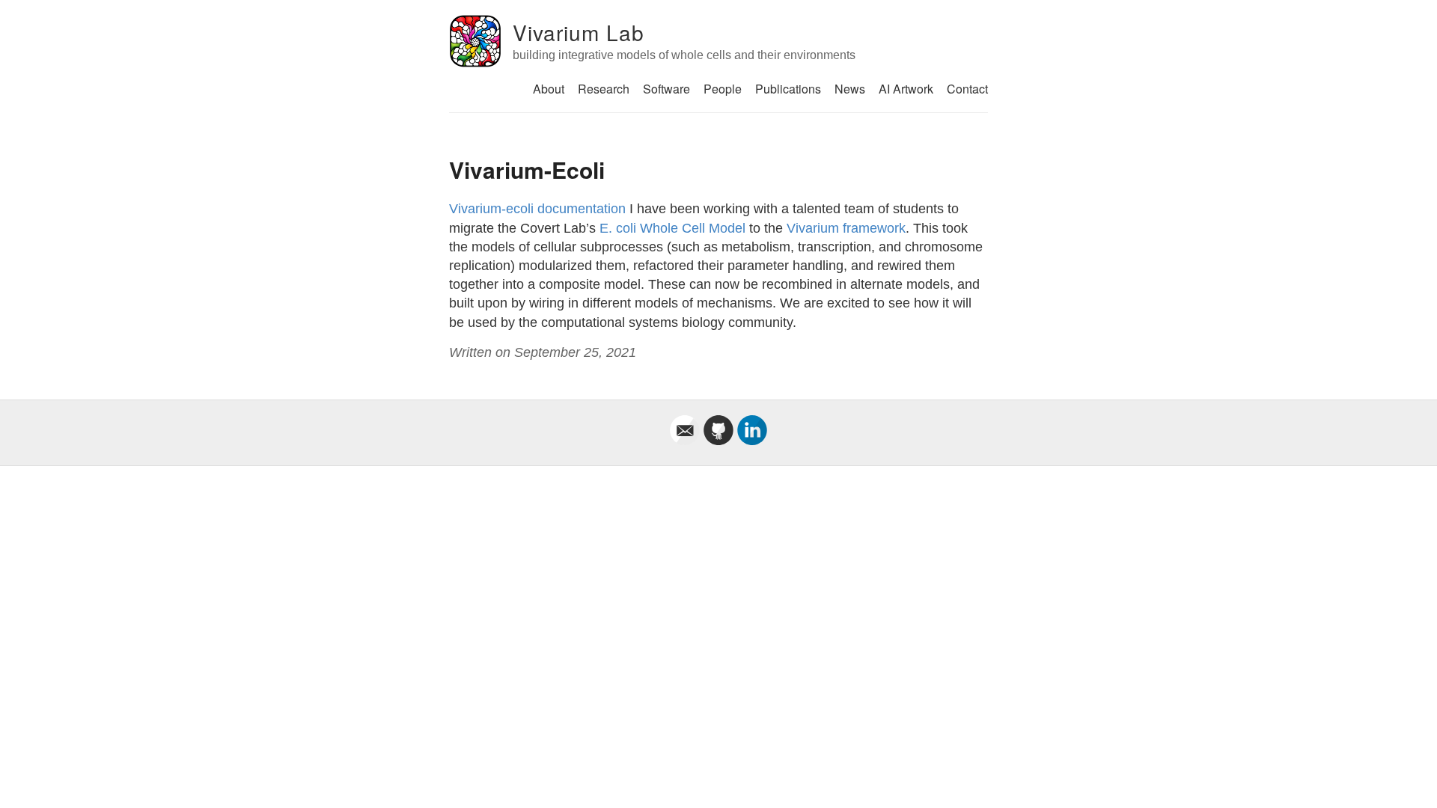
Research (603, 88)
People (723, 88)
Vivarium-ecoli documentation (537, 208)
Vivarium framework (846, 228)
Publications (788, 88)
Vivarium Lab (578, 32)
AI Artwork (906, 88)
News (850, 88)
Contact (967, 88)
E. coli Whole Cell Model (672, 228)
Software (666, 88)
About (548, 88)
